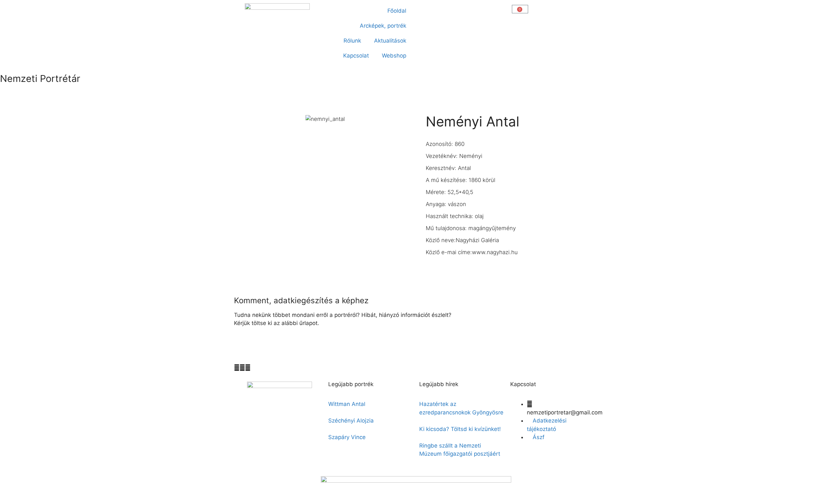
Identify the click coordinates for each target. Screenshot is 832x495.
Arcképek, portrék (383, 25)
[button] (424, 8)
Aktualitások (390, 40)
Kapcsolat (356, 55)
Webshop (394, 55)
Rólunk (352, 40)
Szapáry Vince (347, 437)
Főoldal (396, 10)
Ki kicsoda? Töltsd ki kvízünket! (460, 429)
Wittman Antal (347, 404)
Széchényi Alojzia (351, 420)
